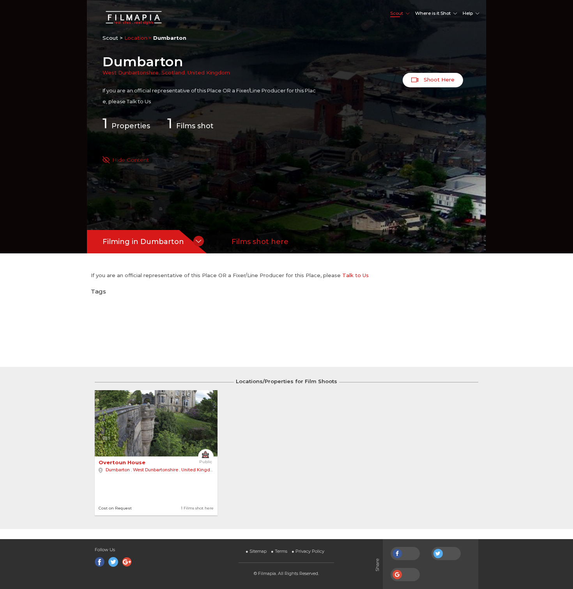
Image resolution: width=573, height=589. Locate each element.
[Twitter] (113, 562)
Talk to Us (139, 101)
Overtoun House (123, 462)
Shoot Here (438, 79)
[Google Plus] (127, 562)
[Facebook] (99, 562)
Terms (279, 551)
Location (135, 38)
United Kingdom (208, 72)
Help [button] (468, 13)
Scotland (173, 72)
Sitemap (256, 551)
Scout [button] (396, 13)
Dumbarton (118, 469)
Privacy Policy (308, 551)
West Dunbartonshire (131, 72)
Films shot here (260, 241)
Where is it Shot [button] (433, 13)
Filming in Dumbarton (143, 241)
